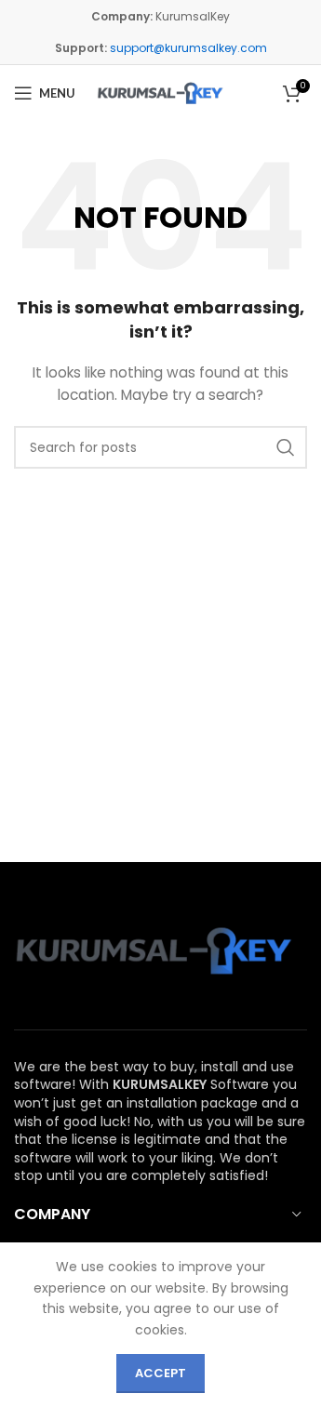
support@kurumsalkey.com (188, 48)
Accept (160, 1373)
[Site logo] (160, 93)
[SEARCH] (285, 447)
